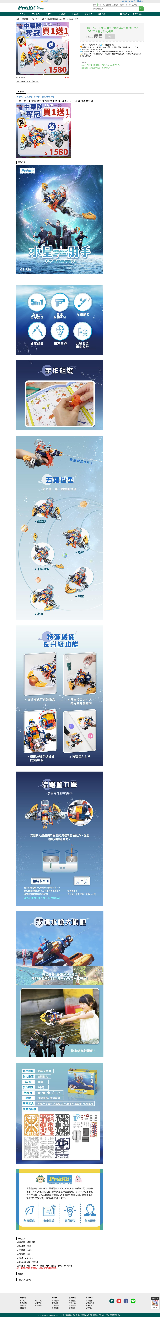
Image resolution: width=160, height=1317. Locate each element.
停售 (110, 36)
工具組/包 (36, 14)
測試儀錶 (62, 14)
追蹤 (68, 77)
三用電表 (115, 4)
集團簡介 (55, 1300)
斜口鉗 (128, 4)
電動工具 (38, 1300)
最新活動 (101, 14)
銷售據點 (72, 1308)
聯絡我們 (55, 1308)
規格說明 (28, 96)
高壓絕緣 (38, 1305)
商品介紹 (21, 91)
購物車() (140, 1)
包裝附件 (37, 96)
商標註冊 (55, 1303)
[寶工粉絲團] (126, 1305)
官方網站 (138, 14)
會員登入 (124, 1)
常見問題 (72, 1300)
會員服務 (88, 14)
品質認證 (55, 1305)
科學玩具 (102, 4)
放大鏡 (134, 4)
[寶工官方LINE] (133, 1305)
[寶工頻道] (119, 1305)
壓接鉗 (122, 4)
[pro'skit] (31, 9)
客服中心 (89, 1305)
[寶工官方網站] (112, 1305)
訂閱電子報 (90, 1303)
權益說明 (89, 1300)
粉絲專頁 (125, 14)
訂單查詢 (132, 1)
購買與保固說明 (48, 96)
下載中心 (72, 1303)
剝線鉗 (108, 4)
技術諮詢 (72, 1305)
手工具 (22, 14)
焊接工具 (49, 14)
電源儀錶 (23, 1305)
